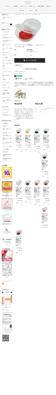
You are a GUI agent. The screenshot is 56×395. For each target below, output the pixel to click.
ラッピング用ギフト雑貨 (7, 100)
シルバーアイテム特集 (7, 49)
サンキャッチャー (6, 97)
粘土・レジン (24, 6)
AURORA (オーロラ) (7, 37)
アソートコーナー (6, 82)
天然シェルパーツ (6, 52)
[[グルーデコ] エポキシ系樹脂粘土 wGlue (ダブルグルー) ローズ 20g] (19, 131)
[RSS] (3, 283)
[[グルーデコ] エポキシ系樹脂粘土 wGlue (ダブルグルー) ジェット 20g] (28, 183)
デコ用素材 (5, 90)
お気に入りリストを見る (7, 18)
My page (22, 10)
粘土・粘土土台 (34, 14)
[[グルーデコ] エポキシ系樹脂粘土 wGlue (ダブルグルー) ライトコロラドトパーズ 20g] (37, 183)
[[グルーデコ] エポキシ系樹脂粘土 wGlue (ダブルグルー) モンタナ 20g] (46, 131)
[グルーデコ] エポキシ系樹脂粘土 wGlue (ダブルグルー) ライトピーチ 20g (45, 218)
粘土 (39, 14)
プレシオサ (5, 34)
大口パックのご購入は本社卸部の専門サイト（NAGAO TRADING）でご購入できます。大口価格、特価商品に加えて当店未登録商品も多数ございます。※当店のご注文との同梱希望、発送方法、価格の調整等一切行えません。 (7, 269)
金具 (4, 66)
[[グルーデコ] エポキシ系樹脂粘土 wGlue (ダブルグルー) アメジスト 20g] (45, 156)
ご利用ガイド (49, 6)
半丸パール (5, 55)
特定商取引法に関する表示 (7, 155)
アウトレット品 (6, 87)
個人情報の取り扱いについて (7, 159)
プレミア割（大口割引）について (7, 143)
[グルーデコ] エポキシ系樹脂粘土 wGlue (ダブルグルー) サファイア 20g (37, 140)
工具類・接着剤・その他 (7, 94)
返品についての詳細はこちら (20, 71)
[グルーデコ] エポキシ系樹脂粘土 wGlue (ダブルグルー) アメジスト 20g (45, 165)
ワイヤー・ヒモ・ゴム (7, 72)
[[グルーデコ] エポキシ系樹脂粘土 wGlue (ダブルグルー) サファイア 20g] (37, 131)
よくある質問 (6, 149)
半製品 (4, 79)
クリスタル (7, 6)
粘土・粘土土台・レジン (27, 14)
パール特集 (5, 57)
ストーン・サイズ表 (7, 146)
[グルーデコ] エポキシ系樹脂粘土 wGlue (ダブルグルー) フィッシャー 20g (19, 241)
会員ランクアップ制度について (7, 139)
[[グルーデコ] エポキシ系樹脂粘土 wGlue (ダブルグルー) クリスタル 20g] (19, 183)
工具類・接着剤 (40, 6)
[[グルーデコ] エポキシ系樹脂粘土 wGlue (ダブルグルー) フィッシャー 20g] (19, 232)
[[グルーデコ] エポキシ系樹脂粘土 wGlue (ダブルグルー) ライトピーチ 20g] (45, 209)
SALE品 (4, 84)
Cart (30, 10)
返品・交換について (7, 135)
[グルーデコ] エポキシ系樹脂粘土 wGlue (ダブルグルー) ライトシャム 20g (46, 191)
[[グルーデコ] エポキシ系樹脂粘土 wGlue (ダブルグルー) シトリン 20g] (28, 131)
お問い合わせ (6, 151)
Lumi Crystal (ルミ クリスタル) (7, 41)
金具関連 (15, 6)
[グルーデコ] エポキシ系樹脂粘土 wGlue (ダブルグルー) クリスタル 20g (19, 191)
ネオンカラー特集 (6, 60)
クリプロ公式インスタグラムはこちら (7, 243)
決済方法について (6, 132)
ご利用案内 (5, 123)
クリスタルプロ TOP (17, 14)
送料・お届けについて (7, 129)
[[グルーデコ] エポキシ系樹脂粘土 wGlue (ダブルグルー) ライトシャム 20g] (46, 183)
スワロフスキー (6, 32)
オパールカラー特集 (7, 63)
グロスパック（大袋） (6, 45)
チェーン (5, 68)
